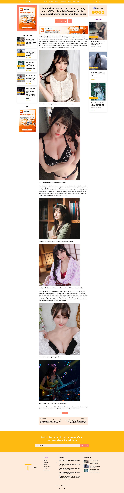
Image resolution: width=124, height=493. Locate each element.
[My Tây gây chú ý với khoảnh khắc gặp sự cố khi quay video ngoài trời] (21, 41)
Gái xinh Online (19, 43)
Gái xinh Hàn (20, 92)
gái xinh (64, 413)
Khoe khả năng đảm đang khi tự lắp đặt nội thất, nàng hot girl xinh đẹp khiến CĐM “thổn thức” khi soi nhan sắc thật (75, 421)
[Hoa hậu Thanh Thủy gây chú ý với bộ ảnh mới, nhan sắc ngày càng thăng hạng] (21, 65)
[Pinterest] (65, 21)
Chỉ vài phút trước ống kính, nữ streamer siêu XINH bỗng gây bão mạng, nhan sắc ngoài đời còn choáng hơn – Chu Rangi (31, 93)
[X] (61, 21)
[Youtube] (103, 12)
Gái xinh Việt (20, 79)
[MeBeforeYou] (94, 8)
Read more (28, 57)
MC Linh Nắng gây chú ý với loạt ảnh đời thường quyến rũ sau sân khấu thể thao (30, 78)
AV (52, 36)
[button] (99, 2)
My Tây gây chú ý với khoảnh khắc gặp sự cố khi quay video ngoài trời (31, 41)
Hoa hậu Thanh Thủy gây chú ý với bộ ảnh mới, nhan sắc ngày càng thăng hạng (30, 65)
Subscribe (83, 445)
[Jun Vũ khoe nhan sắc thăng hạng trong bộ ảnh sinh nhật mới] (21, 53)
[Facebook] (94, 2)
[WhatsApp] (70, 21)
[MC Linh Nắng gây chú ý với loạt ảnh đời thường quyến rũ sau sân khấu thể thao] (21, 78)
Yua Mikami (75, 36)
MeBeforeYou (99, 8)
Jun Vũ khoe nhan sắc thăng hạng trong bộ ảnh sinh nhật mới (31, 53)
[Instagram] (96, 2)
